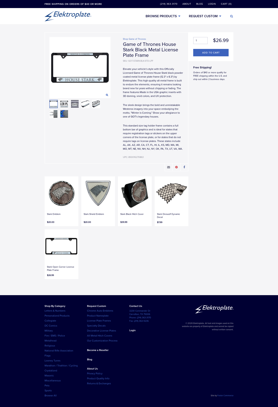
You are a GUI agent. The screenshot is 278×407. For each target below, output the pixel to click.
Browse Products (161, 16)
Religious (50, 345)
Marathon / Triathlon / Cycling (61, 365)
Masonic (49, 375)
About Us (92, 368)
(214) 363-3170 (168, 3)
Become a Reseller (98, 350)
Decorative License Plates (101, 330)
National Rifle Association (59, 350)
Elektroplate (68, 16)
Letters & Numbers (55, 310)
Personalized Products (57, 315)
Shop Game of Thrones (134, 39)
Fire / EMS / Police (55, 335)
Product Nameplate (98, 315)
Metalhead (50, 340)
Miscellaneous (53, 380)
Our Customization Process (102, 340)
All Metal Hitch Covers (99, 335)
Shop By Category (55, 306)
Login (212, 3)
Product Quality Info (98, 378)
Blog (199, 3)
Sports (48, 390)
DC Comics (51, 325)
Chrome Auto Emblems (100, 310)
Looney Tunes (52, 360)
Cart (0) (226, 3)
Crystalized (51, 370)
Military (49, 330)
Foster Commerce (225, 395)
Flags (48, 355)
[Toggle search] (231, 16)
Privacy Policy (94, 373)
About (186, 3)
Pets (47, 385)
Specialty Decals (96, 325)
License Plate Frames (99, 320)
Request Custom (203, 16)
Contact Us (135, 306)
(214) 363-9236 (141, 321)
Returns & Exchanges (99, 383)
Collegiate (50, 320)
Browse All (51, 395)
